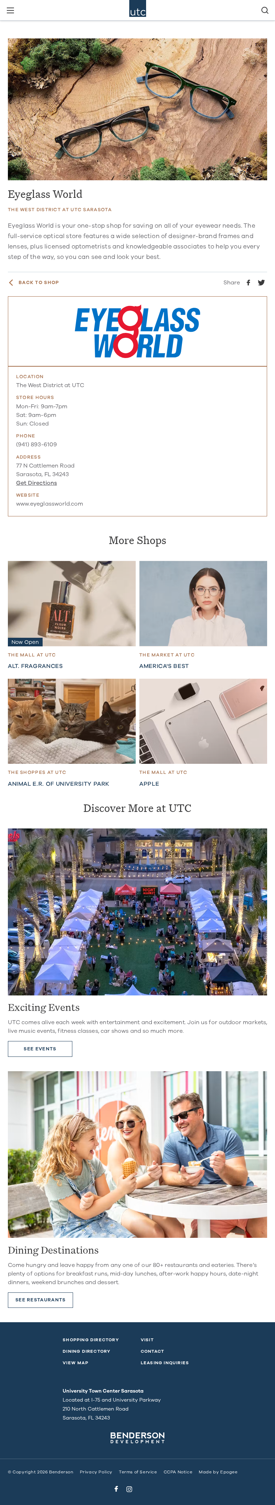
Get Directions (36, 483)
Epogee (229, 1472)
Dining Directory (86, 1351)
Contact (152, 1351)
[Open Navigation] (10, 10)
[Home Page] (137, 10)
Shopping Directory (91, 1340)
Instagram (129, 1489)
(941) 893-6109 (36, 445)
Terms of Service (138, 1472)
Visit (147, 1340)
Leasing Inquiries (165, 1363)
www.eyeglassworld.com (49, 504)
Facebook (116, 1489)
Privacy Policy (96, 1472)
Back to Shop (39, 282)
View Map (75, 1363)
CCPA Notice (178, 1472)
